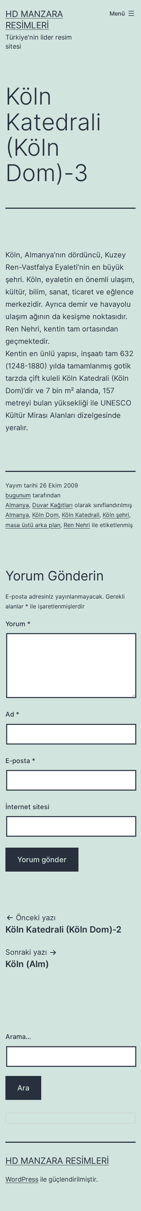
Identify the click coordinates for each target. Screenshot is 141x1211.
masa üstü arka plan (32, 525)
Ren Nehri (77, 525)
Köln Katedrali (80, 514)
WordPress (21, 1179)
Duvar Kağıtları (52, 505)
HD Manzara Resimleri (57, 1160)
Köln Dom (45, 514)
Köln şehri (116, 514)
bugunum (18, 495)
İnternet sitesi (27, 807)
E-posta (20, 760)
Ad (12, 714)
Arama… (18, 1036)
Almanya (17, 505)
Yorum (17, 624)
